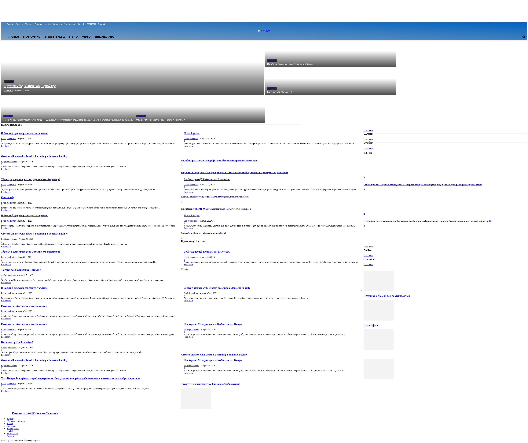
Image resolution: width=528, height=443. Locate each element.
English (4, 161)
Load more (368, 130)
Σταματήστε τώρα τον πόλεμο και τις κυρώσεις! (203, 233)
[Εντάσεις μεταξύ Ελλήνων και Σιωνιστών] (196, 408)
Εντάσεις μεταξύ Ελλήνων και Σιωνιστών (207, 179)
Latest (3, 138)
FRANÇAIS (12, 433)
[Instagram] (513, 24)
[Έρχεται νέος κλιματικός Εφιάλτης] (132, 67)
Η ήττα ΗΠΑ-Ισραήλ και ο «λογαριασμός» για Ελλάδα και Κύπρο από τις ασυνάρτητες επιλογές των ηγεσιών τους (234, 172)
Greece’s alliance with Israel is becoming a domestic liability (34, 156)
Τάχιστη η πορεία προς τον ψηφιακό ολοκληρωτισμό (30, 179)
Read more (6, 146)
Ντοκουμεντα (13, 428)
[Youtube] (525, 24)
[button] (523, 36)
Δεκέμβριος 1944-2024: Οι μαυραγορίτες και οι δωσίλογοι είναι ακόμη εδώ (216, 209)
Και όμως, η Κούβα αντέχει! (17, 342)
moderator (11, 138)
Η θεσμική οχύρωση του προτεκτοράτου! (24, 133)
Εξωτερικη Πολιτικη (16, 421)
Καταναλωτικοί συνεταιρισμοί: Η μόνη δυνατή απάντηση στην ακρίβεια (214, 197)
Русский (10, 436)
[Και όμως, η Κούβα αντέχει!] (330, 81)
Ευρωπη (10, 418)
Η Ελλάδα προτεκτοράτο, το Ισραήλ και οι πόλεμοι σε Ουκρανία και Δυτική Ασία (219, 160)
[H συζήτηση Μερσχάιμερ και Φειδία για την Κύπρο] (330, 53)
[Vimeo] (521, 24)
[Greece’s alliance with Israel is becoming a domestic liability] (379, 349)
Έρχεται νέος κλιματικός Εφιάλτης (21, 269)
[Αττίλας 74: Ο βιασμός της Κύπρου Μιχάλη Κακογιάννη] (199, 109)
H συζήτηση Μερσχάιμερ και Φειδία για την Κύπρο (213, 324)
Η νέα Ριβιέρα (192, 133)
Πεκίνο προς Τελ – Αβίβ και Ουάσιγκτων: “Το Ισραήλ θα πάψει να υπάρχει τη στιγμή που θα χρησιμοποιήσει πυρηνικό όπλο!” (423, 184)
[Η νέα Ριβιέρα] (379, 320)
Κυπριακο (11, 426)
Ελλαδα (141, 116)
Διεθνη (9, 81)
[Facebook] (510, 24)
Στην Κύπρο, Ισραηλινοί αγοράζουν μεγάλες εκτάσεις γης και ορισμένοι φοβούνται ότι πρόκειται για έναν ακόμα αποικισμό (70, 378)
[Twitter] (517, 24)
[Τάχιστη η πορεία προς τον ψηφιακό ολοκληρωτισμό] (379, 378)
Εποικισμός (7, 197)
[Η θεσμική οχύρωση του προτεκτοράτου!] (379, 290)
